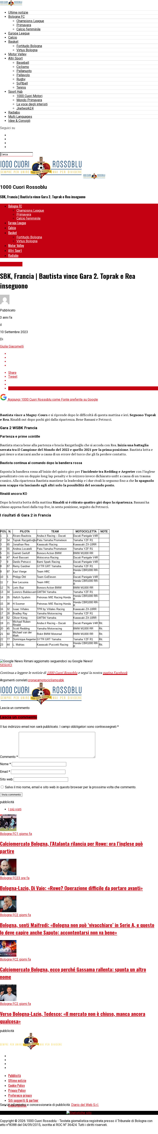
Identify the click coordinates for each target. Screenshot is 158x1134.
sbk (61, 680)
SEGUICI (6, 665)
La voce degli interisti (32, 104)
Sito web (6, 779)
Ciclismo (22, 67)
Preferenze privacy (20, 1095)
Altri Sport (15, 58)
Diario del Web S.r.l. (85, 1105)
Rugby (21, 79)
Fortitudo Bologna (29, 46)
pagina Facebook (115, 672)
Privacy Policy (17, 1090)
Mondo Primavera (29, 100)
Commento (9, 757)
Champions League (30, 21)
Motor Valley (17, 54)
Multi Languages (20, 117)
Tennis (21, 87)
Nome (5, 764)
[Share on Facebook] (83, 354)
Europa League (19, 33)
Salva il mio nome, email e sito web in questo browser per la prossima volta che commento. (70, 787)
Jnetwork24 (25, 108)
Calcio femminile (28, 29)
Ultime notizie (18, 12)
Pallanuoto (24, 71)
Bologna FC (16, 17)
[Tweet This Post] (83, 358)
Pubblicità (14, 1075)
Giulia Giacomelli (12, 346)
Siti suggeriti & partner (23, 1100)
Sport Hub (15, 92)
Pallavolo (23, 75)
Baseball (22, 63)
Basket (13, 42)
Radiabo (14, 112)
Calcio (12, 37)
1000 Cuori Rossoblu (62, 672)
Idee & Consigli (19, 121)
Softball (22, 83)
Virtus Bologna (26, 50)
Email (5, 772)
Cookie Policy (16, 1085)
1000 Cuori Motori (29, 96)
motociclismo (49, 680)
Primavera (23, 25)
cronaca (33, 680)
